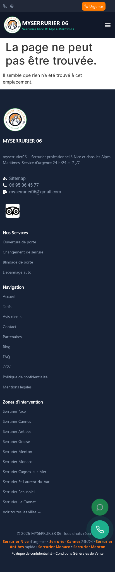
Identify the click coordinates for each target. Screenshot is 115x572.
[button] (107, 25)
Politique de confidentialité (31, 553)
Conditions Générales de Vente (80, 553)
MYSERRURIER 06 (22, 140)
